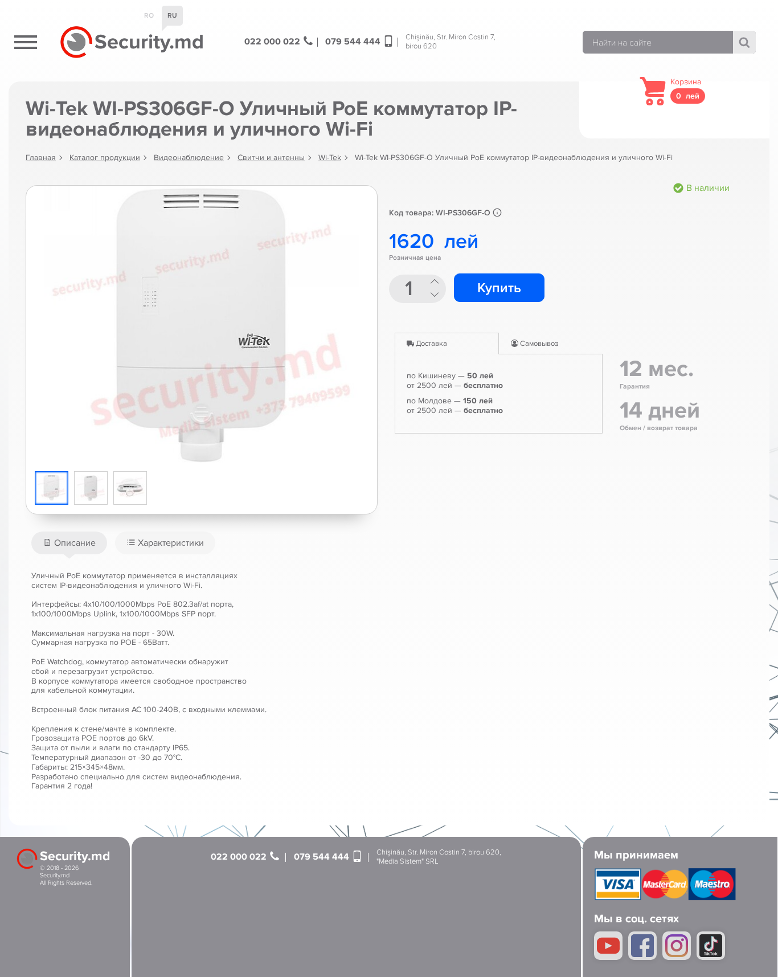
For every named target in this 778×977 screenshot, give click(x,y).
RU (172, 15)
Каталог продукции (104, 157)
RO (149, 15)
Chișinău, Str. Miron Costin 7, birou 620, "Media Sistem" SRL (438, 857)
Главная (41, 157)
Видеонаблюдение (189, 157)
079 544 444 (354, 41)
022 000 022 (273, 41)
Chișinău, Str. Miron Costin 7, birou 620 (451, 42)
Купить (499, 288)
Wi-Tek (329, 157)
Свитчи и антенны (271, 157)
